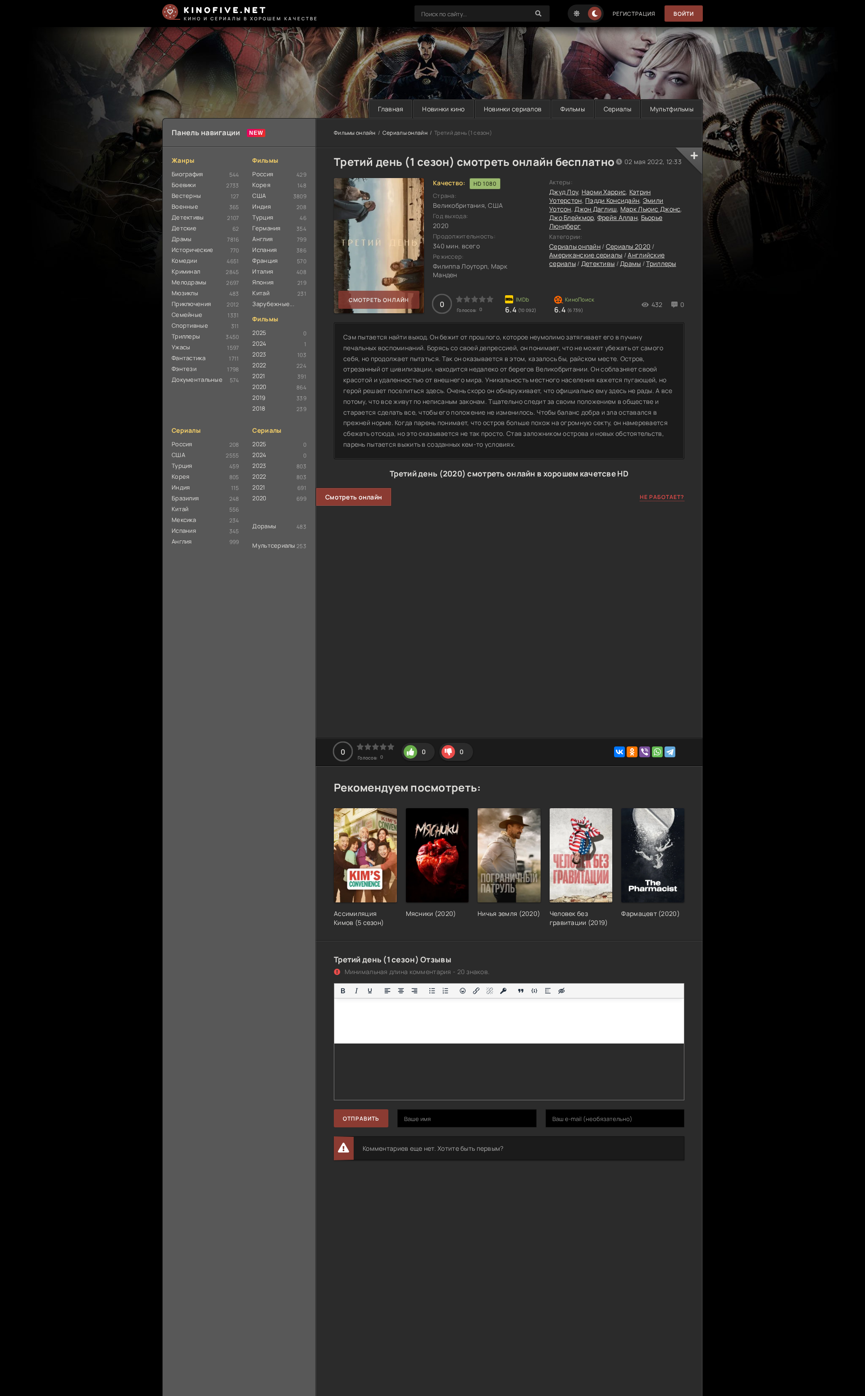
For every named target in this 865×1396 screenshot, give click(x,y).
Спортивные (190, 325)
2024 (259, 343)
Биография (187, 174)
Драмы (181, 239)
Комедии (184, 260)
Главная (390, 109)
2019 (258, 398)
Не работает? (662, 497)
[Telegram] (670, 751)
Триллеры (186, 336)
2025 (259, 333)
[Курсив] (356, 990)
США (259, 196)
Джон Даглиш (595, 209)
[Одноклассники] (632, 751)
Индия (261, 206)
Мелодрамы (189, 282)
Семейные (187, 315)
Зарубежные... (273, 304)
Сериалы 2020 (628, 246)
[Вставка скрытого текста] (561, 990)
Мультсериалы (273, 545)
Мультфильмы (671, 109)
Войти (684, 14)
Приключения (191, 304)
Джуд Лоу (563, 192)
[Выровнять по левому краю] (387, 990)
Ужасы (181, 347)
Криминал (186, 271)
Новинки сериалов (513, 109)
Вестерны (186, 196)
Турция (262, 217)
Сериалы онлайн (405, 133)
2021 (258, 376)
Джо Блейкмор (571, 217)
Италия (262, 271)
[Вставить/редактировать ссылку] (476, 990)
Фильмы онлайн (355, 133)
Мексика (184, 520)
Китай (260, 293)
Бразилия (185, 498)
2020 (259, 387)
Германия (266, 228)
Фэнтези (184, 369)
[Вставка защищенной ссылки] (503, 990)
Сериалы (617, 109)
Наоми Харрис (604, 192)
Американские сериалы (586, 255)
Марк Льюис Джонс (650, 209)
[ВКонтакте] (619, 751)
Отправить (361, 1118)
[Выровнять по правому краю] (414, 990)
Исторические (192, 250)
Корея (261, 185)
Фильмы (572, 109)
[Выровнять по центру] (401, 990)
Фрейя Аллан (617, 217)
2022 (259, 365)
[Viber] (644, 751)
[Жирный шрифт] (343, 990)
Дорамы (264, 526)
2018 (258, 408)
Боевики (184, 185)
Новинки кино (443, 109)
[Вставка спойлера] (548, 990)
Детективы (188, 217)
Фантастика (188, 358)
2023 (259, 354)
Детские (184, 228)
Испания (264, 250)
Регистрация (634, 14)
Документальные (197, 379)
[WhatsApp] (657, 751)
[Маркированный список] (432, 990)
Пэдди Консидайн (612, 200)
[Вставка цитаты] (521, 990)
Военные (185, 206)
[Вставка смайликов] (463, 990)
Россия (262, 174)
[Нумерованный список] (445, 990)
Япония (262, 282)
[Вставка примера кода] (534, 990)
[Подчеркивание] (370, 990)
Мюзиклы (185, 293)
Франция (265, 260)
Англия (262, 239)
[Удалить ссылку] (489, 990)
